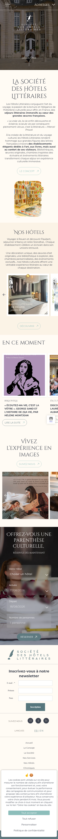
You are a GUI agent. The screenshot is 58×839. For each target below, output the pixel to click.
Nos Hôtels (29, 763)
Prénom (11, 691)
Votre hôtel (15, 568)
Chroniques (29, 768)
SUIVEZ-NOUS (27, 464)
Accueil (29, 742)
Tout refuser (29, 818)
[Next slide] (53, 294)
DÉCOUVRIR (27, 326)
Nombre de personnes (21, 617)
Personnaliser (29, 824)
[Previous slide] (4, 294)
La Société (29, 753)
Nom (11, 698)
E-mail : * (11, 683)
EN (42, 730)
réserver (26, 636)
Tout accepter (29, 812)
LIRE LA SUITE (13, 422)
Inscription (35, 707)
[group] (28, 295)
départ (13, 601)
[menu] (7, 4)
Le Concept (29, 747)
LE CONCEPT (26, 171)
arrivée (13, 585)
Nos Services (29, 758)
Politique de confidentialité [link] (29, 830)
